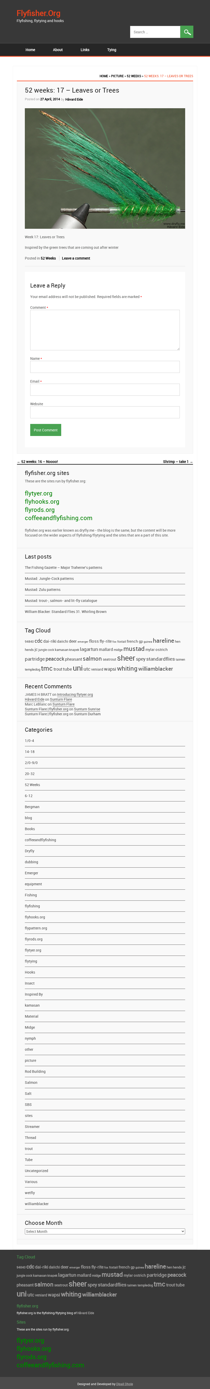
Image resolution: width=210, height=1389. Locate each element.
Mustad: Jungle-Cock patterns (49, 578)
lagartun (89, 649)
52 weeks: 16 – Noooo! (37, 461)
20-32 (30, 773)
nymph (30, 1038)
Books (30, 828)
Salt (28, 1093)
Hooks (30, 972)
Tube (29, 1159)
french (132, 641)
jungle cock (46, 650)
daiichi (62, 641)
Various (31, 1181)
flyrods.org (40, 509)
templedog (32, 669)
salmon (92, 658)
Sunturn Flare (61, 699)
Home (30, 49)
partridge (35, 659)
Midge (30, 1027)
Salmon (31, 1082)
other (29, 1049)
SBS (28, 1104)
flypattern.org (36, 928)
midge (118, 649)
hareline (163, 640)
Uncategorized (36, 1170)
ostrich (161, 649)
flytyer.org (38, 493)
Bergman (32, 806)
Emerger (31, 872)
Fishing (31, 894)
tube (67, 669)
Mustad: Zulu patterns (42, 589)
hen (177, 641)
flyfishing (32, 906)
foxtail (121, 641)
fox (114, 641)
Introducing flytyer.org (75, 694)
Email (36, 381)
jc (36, 649)
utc (86, 669)
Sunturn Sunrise (87, 709)
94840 (29, 641)
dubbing (31, 861)
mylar (150, 649)
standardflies (160, 659)
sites (29, 1115)
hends (29, 649)
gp (141, 641)
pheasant (73, 659)
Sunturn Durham (87, 713)
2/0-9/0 (31, 762)
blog (28, 817)
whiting (127, 668)
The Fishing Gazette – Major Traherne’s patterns (63, 567)
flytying (31, 961)
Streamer (32, 1126)
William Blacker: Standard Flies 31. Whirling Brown (66, 611)
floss (94, 641)
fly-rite (106, 641)
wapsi (110, 669)
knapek (74, 650)
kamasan (61, 650)
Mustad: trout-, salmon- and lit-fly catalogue (61, 600)
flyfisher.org (38, 13)
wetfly (30, 1192)
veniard (97, 669)
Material (31, 1016)
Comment (39, 307)
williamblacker (155, 668)
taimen (180, 659)
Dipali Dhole (124, 1384)
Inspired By (34, 994)
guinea (148, 641)
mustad (134, 648)
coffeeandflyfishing (40, 839)
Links (85, 49)
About (58, 49)
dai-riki (49, 641)
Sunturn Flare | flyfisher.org (46, 709)
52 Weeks (134, 76)
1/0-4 (29, 740)
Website (36, 403)
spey (140, 659)
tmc (47, 668)
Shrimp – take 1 (178, 461)
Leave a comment (76, 258)
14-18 (30, 751)
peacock (55, 658)
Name (36, 358)
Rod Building (35, 1071)
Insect (30, 983)
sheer (126, 658)
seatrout (109, 659)
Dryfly (29, 850)
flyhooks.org (42, 501)
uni (78, 668)
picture (117, 76)
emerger (83, 641)
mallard (106, 649)
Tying (111, 49)
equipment (33, 883)
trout (58, 669)
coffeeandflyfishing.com (58, 518)
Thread (30, 1137)
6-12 (29, 795)
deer (73, 641)
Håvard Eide (74, 99)
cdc (39, 640)
